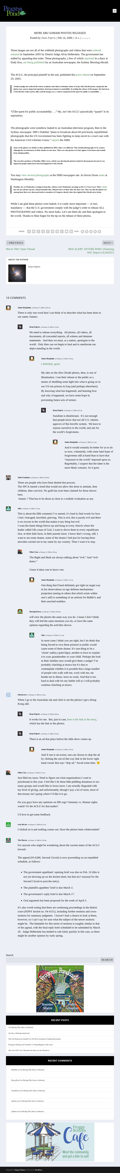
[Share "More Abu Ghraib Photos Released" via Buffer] (57, 231)
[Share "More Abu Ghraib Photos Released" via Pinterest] (47, 231)
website (104, 187)
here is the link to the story (81, 719)
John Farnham (24, 477)
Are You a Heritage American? (19, 1033)
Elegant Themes (20, 1170)
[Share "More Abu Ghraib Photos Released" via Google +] (38, 231)
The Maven (22, 840)
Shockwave (22, 695)
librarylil (14, 1080)
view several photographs (35, 175)
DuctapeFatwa (35, 612)
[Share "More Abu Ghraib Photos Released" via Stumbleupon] (62, 231)
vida (19, 508)
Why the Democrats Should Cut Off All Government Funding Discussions (34, 1039)
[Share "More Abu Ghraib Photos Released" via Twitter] (33, 231)
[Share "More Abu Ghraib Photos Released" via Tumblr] (43, 231)
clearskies (14, 1091)
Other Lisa (33, 552)
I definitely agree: (50, 363)
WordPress (38, 1170)
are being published (34, 62)
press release (83, 74)
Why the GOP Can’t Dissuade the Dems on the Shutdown (28, 1050)
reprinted (89, 58)
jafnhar (14, 1101)
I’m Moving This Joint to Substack (20, 1027)
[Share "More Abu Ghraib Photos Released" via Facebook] (29, 231)
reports (55, 140)
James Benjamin (24, 308)
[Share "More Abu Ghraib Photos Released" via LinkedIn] (52, 231)
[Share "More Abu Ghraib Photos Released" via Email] (66, 231)
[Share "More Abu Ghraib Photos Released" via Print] (71, 231)
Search (9, 955)
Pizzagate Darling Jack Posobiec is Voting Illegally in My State (30, 1045)
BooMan (14, 1070)
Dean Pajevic (48, 37)
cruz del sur (22, 824)
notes (102, 175)
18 (76, 37)
